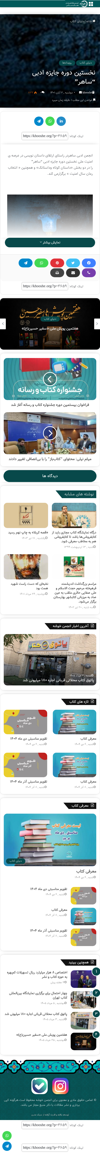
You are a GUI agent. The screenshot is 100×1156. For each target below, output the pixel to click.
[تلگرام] (26, 263)
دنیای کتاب (77, 21)
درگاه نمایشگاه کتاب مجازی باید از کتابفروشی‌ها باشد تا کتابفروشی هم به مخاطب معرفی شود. (74, 537)
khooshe (87, 92)
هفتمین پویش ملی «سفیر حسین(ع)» (44, 680)
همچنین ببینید (79, 962)
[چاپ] (57, 272)
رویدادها (67, 62)
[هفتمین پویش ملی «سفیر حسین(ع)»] (83, 1041)
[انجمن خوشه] (76, 4)
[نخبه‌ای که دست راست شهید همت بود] (26, 566)
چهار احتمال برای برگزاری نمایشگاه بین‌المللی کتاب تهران (38, 995)
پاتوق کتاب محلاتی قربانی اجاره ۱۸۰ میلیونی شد (36, 1014)
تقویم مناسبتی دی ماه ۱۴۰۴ (28, 738)
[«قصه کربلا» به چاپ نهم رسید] (26, 515)
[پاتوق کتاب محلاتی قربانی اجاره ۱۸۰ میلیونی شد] (83, 1020)
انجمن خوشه (44, 1100)
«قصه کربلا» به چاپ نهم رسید (28, 532)
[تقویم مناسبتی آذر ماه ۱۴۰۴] (25, 765)
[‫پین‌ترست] (57, 263)
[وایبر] (89, 272)
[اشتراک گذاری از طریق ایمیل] (73, 272)
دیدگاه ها (50, 476)
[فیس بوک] (89, 263)
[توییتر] (73, 263)
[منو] (90, 5)
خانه (89, 21)
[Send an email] (80, 92)
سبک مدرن (36, 1115)
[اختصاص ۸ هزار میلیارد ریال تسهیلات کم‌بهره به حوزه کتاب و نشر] (83, 979)
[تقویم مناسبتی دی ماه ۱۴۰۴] (25, 722)
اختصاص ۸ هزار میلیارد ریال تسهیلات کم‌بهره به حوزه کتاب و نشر (37, 975)
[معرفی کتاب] (74, 722)
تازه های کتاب (79, 702)
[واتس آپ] (41, 263)
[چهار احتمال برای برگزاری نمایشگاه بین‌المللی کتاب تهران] (83, 1000)
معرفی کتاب (88, 738)
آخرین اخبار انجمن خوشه (71, 626)
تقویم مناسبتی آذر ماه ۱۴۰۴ (28, 781)
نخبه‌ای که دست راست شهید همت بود (29, 586)
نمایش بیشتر (51, 242)
